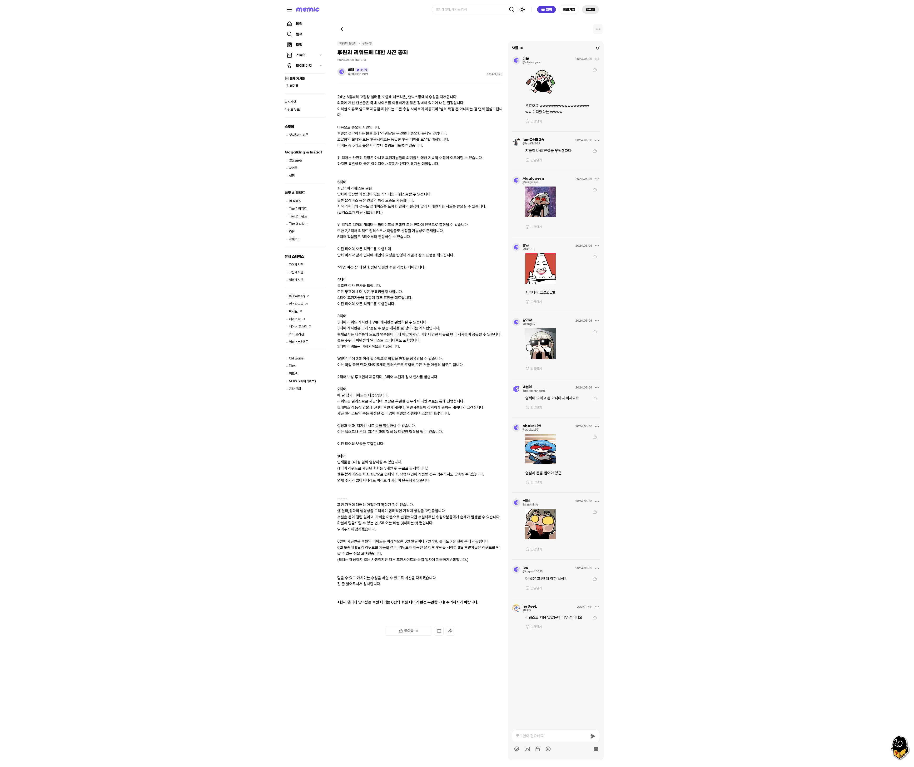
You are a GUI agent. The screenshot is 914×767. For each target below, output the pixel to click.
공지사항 (367, 43)
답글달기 (536, 121)
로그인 (590, 9)
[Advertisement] (420, 748)
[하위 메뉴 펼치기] (320, 55)
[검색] (511, 9)
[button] (408, 631)
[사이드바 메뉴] (289, 9)
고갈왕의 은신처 (347, 43)
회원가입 (569, 9)
